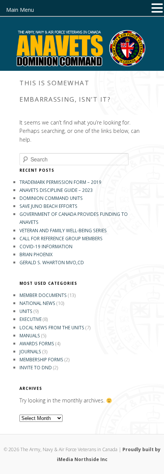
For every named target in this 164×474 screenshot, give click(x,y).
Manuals (29, 335)
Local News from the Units (51, 327)
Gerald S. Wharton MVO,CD (51, 262)
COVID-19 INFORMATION (45, 246)
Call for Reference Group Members (61, 238)
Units (25, 311)
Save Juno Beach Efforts (48, 206)
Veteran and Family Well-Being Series (63, 230)
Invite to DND (35, 367)
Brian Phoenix (36, 254)
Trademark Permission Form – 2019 (60, 182)
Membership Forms (41, 359)
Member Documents (43, 295)
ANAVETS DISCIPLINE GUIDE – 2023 (56, 190)
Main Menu (20, 9)
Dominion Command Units (51, 198)
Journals (30, 351)
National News (37, 303)
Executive (30, 319)
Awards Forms (36, 343)
